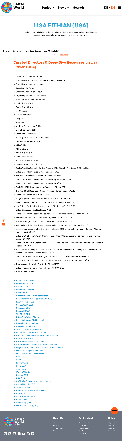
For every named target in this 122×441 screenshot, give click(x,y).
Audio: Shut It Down (24, 107)
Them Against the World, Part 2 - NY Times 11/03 (37, 264)
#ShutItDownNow (24, 153)
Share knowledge (85, 428)
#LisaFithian (21, 145)
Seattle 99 (20, 360)
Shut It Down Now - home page (29, 84)
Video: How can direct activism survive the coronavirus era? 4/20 (45, 202)
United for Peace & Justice (28, 141)
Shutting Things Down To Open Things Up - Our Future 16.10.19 (44, 221)
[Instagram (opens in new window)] (28, 433)
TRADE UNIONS (23, 314)
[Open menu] (119, 8)
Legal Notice (112, 423)
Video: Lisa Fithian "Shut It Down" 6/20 (33, 195)
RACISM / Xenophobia (25, 302)
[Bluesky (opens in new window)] (5, 433)
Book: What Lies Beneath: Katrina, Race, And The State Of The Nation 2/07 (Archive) (52, 168)
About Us (58, 418)
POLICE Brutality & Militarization (30, 341)
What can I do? (84, 423)
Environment (22, 363)
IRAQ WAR (20, 357)
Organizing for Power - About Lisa (31, 95)
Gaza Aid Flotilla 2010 (25, 384)
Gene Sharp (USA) (24, 402)
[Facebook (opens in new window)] (19, 433)
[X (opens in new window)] (9, 433)
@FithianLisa (21, 111)
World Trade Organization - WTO (30, 351)
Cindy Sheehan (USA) (25, 396)
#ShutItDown (22, 149)
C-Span (19, 118)
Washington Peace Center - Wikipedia (32, 137)
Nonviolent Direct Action (27, 323)
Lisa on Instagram (24, 115)
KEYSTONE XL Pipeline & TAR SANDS (32, 332)
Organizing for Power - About (29, 92)
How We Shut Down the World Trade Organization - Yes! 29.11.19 (44, 217)
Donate (81, 431)
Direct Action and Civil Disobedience (32, 296)
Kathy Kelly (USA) (23, 399)
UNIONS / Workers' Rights (27, 317)
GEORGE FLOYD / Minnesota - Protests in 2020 (37, 344)
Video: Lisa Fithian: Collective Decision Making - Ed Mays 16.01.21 (44, 179)
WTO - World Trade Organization (30, 354)
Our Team (56, 425)
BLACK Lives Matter (25, 338)
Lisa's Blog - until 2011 (26, 130)
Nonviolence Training (25, 326)
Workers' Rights (23, 372)
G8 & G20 (20, 378)
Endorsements (58, 428)
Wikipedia (20, 122)
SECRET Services (23, 387)
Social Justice (35, 51)
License (111, 425)
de (106, 7)
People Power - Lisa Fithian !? (29, 164)
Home (7, 51)
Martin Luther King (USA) (27, 405)
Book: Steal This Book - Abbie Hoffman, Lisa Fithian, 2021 (41, 187)
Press (55, 431)
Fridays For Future (24, 283)
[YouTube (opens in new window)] (23, 433)
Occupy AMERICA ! (24, 308)
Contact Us (82, 433)
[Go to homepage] (12, 7)
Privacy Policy (113, 431)
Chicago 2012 (22, 375)
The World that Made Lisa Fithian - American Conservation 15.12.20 (45, 191)
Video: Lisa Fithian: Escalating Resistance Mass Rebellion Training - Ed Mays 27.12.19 (53, 214)
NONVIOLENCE (22, 293)
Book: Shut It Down (24, 103)
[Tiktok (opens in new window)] (32, 433)
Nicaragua (20, 393)
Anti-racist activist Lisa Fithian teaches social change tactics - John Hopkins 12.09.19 (54, 225)
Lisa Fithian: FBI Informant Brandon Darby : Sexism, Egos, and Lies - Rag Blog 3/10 (52, 260)
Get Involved (86, 418)
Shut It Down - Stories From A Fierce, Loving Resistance (40, 80)
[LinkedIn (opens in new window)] (14, 433)
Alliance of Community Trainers (29, 76)
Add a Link (82, 425)
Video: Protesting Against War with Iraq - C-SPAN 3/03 (40, 268)
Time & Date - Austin (25, 272)
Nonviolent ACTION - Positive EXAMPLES (34, 299)
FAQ (54, 423)
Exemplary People (20, 51)
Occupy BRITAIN (23, 311)
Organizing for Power (25, 88)
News (62, 7)
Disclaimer (112, 428)
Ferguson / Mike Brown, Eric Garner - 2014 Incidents (39, 347)
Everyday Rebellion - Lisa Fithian (30, 99)
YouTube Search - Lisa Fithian (29, 126)
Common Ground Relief (26, 134)
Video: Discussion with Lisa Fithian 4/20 (33, 210)
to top (114, 411)
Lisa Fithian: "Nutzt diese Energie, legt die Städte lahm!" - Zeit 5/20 (45, 206)
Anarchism (21, 369)
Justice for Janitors (25, 156)
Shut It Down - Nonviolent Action (30, 329)
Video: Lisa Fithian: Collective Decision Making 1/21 (38, 183)
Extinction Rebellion (25, 280)
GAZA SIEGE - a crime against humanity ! (34, 381)
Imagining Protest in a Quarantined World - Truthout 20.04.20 (43, 198)
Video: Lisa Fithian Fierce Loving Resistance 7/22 (37, 172)
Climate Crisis (22, 286)
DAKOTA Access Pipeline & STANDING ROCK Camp (38, 335)
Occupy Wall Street (24, 305)
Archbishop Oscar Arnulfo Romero (31, 390)
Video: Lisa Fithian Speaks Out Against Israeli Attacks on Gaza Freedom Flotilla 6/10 (52, 256)
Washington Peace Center (27, 160)
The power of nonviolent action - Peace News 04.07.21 (40, 176)
